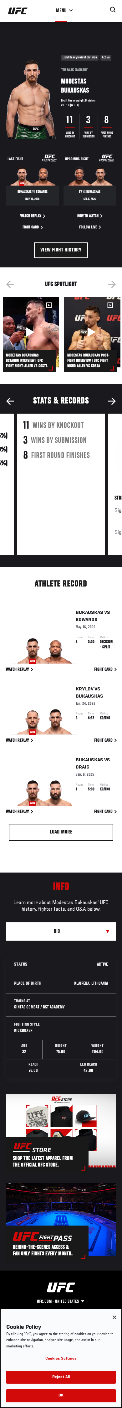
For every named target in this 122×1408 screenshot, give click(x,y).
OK (61, 1396)
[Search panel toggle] (113, 9)
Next (112, 284)
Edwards (87, 619)
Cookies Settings (61, 1359)
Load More (61, 832)
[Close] (114, 1317)
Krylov (85, 689)
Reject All (61, 1377)
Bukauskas (89, 612)
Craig (82, 767)
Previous (10, 284)
